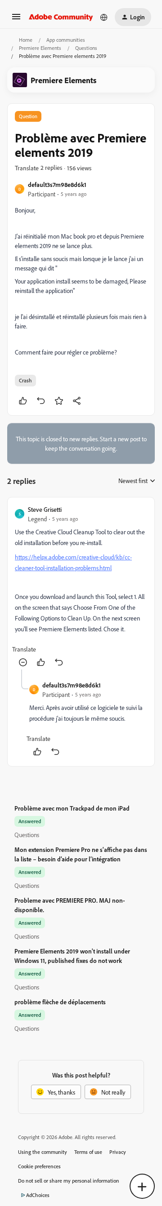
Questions (86, 47)
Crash (25, 380)
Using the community (42, 1151)
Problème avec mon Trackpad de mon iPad (72, 808)
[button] (16, 19)
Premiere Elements (40, 47)
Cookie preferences (39, 1166)
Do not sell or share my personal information (68, 1180)
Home (25, 39)
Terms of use (88, 1151)
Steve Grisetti (45, 509)
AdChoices (38, 1195)
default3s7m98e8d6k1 (57, 184)
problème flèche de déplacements (60, 1002)
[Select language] (104, 17)
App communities (65, 39)
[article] (81, 587)
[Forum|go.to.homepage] (61, 17)
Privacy (117, 1151)
